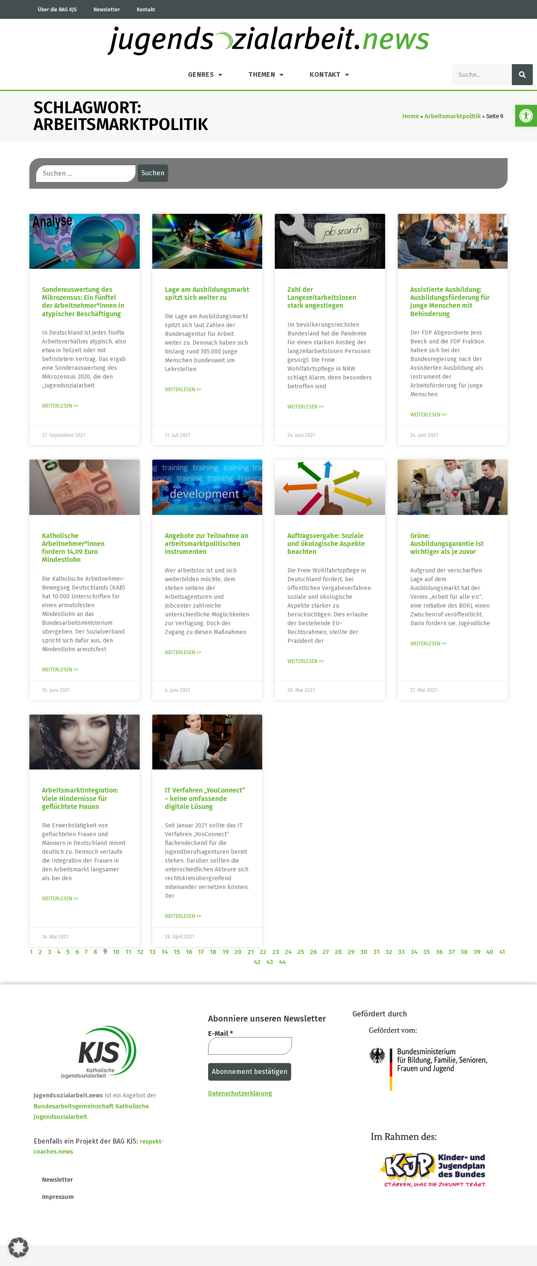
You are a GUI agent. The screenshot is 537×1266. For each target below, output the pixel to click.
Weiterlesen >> (60, 405)
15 (177, 952)
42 (257, 962)
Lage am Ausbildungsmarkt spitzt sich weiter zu (207, 294)
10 (116, 952)
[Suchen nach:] (86, 173)
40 (489, 952)
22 (263, 952)
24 (288, 952)
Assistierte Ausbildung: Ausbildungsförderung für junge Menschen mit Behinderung (450, 302)
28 (338, 952)
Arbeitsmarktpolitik (453, 116)
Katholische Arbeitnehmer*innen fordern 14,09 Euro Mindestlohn (73, 548)
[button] (526, 116)
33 (401, 952)
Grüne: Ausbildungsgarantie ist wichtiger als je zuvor (447, 544)
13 (152, 952)
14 (165, 952)
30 (364, 952)
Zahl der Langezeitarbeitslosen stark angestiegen (321, 297)
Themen (261, 74)
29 (351, 952)
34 (414, 952)
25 (300, 952)
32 (389, 952)
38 (464, 952)
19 (225, 952)
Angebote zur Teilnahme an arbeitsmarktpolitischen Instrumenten (206, 544)
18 (213, 952)
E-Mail (220, 1033)
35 (426, 952)
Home (410, 116)
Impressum (58, 1197)
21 (251, 952)
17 (201, 952)
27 (326, 952)
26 (313, 952)
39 (477, 952)
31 (376, 952)
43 (269, 962)
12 (140, 952)
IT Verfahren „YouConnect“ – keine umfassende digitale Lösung (205, 798)
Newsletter (107, 10)
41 (502, 952)
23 (275, 952)
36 (439, 952)
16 (189, 952)
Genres (201, 74)
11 (128, 952)
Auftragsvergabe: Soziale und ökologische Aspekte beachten (326, 544)
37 (451, 952)
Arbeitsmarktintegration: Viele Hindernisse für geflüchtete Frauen (80, 798)
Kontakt (146, 10)
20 (238, 952)
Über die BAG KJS (57, 10)
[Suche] (522, 74)
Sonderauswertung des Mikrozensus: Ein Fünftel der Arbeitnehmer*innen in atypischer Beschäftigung (83, 302)
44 (282, 962)
